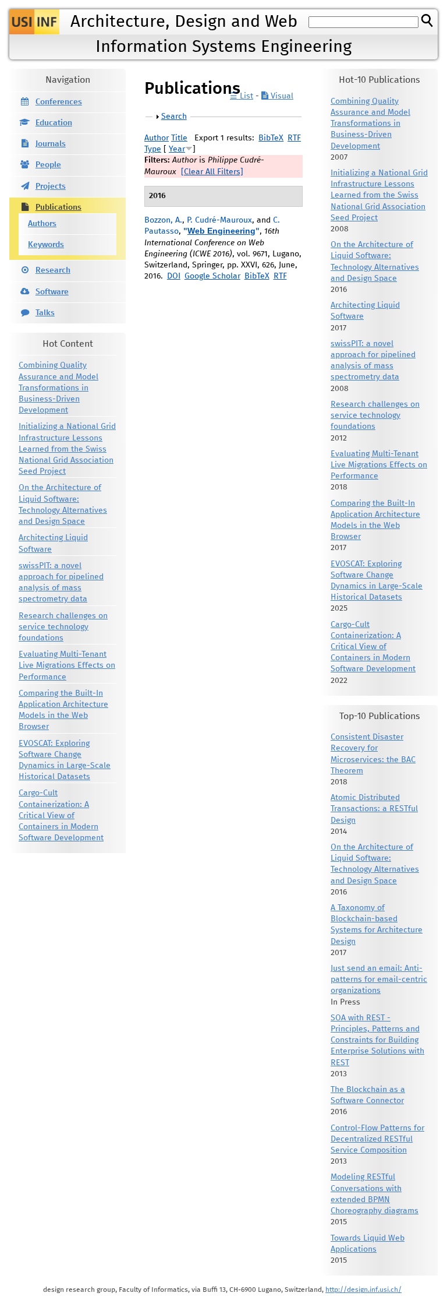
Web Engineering (221, 230)
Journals (51, 144)
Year (177, 149)
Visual (280, 96)
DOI (173, 276)
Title (179, 138)
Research (53, 270)
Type (152, 149)
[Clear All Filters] (212, 172)
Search (174, 116)
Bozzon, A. (163, 220)
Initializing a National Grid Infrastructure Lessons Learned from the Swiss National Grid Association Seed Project (67, 448)
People (48, 165)
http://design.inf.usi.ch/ (363, 1290)
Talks (45, 313)
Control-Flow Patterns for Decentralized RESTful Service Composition (377, 1139)
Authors (42, 224)
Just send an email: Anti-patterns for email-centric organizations (379, 979)
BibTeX (270, 138)
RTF (294, 138)
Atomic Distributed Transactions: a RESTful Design (374, 809)
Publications (58, 207)
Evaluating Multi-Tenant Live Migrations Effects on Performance (67, 665)
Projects (51, 186)
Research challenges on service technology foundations (63, 627)
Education (54, 123)
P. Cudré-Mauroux (219, 220)
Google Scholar (212, 276)
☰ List (241, 96)
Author (156, 138)
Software (52, 292)
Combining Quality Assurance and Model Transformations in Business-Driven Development (58, 387)
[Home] (34, 21)
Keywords (46, 245)
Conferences (59, 102)
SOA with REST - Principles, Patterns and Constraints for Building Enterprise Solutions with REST (377, 1040)
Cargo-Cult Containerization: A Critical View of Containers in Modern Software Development (61, 815)
